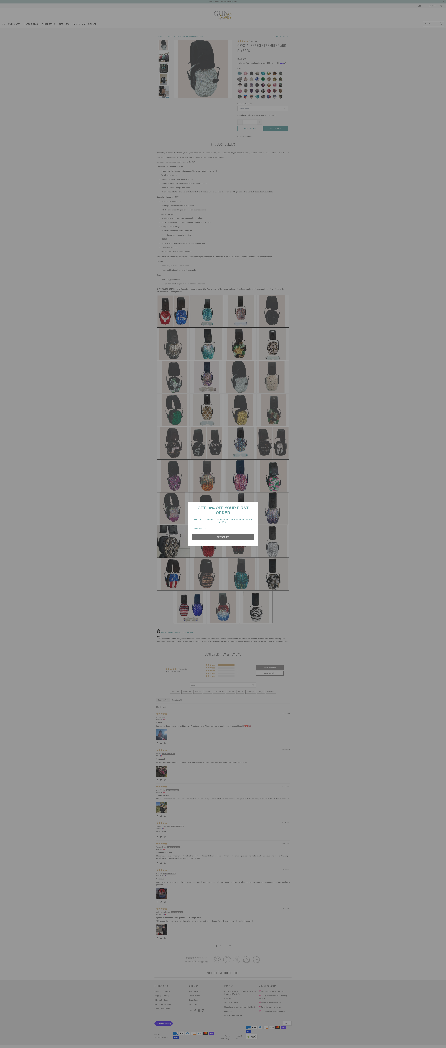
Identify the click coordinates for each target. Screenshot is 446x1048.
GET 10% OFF (223, 537)
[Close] (255, 504)
